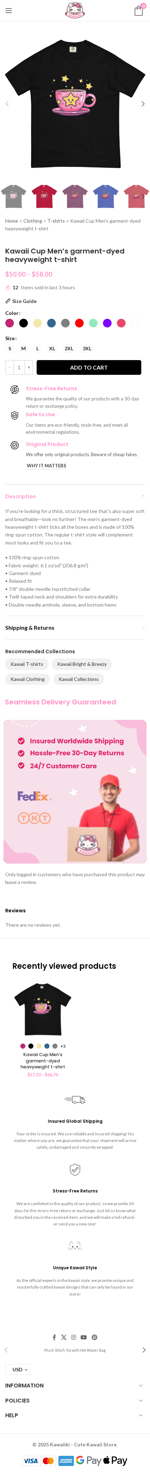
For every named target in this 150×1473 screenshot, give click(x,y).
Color (11, 313)
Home (11, 221)
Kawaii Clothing (27, 679)
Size (10, 338)
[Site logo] (74, 10)
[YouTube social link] (83, 1337)
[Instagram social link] (73, 1337)
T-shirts (56, 221)
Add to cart (89, 367)
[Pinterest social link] (94, 1337)
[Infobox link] (75, 1349)
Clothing (32, 221)
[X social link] (64, 1337)
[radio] (9, 323)
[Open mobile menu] (9, 11)
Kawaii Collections (79, 679)
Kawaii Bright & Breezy (82, 664)
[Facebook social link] (55, 1337)
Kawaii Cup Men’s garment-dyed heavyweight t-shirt (43, 1061)
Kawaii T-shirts (26, 664)
